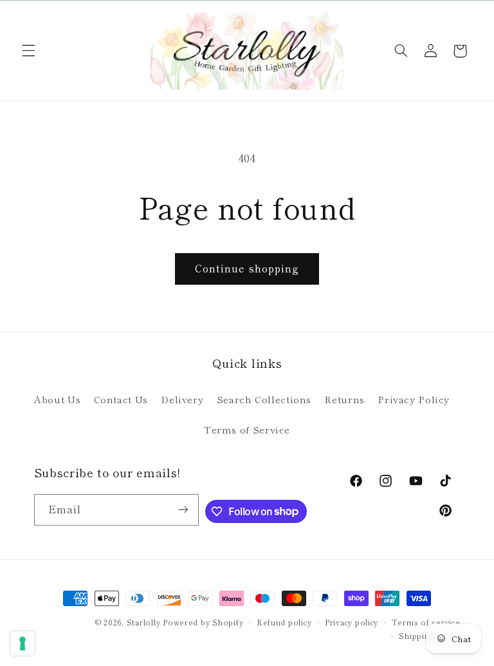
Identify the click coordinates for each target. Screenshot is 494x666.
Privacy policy (351, 622)
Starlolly (144, 622)
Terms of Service (247, 429)
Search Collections (264, 399)
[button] (28, 51)
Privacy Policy (414, 399)
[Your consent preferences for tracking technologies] (22, 643)
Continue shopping (247, 268)
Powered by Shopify (203, 622)
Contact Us (121, 399)
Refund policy (284, 622)
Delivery (182, 399)
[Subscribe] (183, 510)
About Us (57, 399)
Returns (344, 399)
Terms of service (426, 622)
